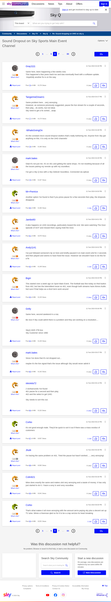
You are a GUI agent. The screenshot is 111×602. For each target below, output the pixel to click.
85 (30, 371)
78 (30, 146)
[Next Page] (73, 54)
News (51, 3)
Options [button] (101, 41)
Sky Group (85, 588)
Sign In (104, 4)
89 (30, 493)
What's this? (15, 77)
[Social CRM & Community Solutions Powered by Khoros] (102, 595)
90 (30, 521)
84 (30, 341)
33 (68, 54)
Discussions (38, 3)
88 (30, 465)
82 (30, 266)
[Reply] (104, 85)
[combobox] (61, 23)
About (69, 3)
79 (30, 180)
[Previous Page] (37, 54)
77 (30, 118)
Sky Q (55, 15)
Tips (60, 3)
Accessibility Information (80, 586)
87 (30, 438)
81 (30, 236)
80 (30, 208)
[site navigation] (3, 4)
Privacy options (27, 586)
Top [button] (106, 586)
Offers (79, 3)
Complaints (27, 588)
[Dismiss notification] (106, 10)
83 (30, 297)
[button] (105, 65)
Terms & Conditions (42, 586)
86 (30, 410)
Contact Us (56, 588)
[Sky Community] (17, 4)
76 (30, 85)
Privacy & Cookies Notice (60, 586)
